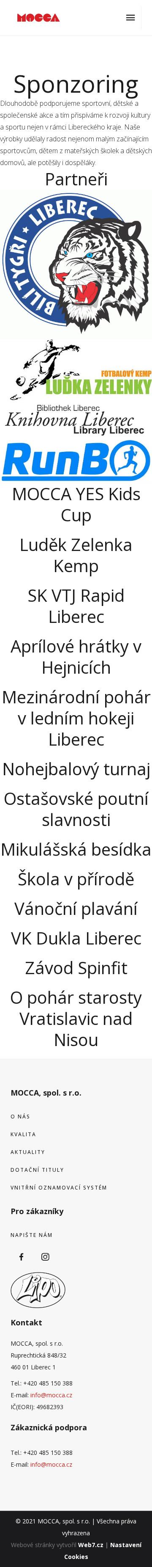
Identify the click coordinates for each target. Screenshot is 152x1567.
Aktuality (28, 1152)
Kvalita (23, 1134)
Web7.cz (90, 1545)
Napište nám (32, 1235)
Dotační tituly (37, 1169)
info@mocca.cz (51, 1395)
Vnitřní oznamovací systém (59, 1187)
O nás (20, 1116)
